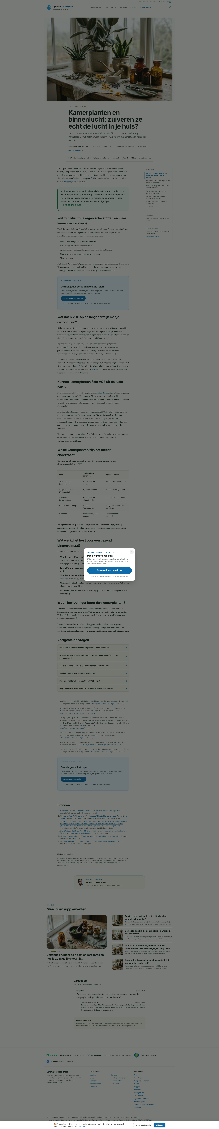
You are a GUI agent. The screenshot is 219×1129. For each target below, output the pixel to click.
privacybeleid (82, 1126)
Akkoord (159, 1125)
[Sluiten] (132, 552)
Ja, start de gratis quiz (108, 570)
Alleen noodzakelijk (143, 1125)
